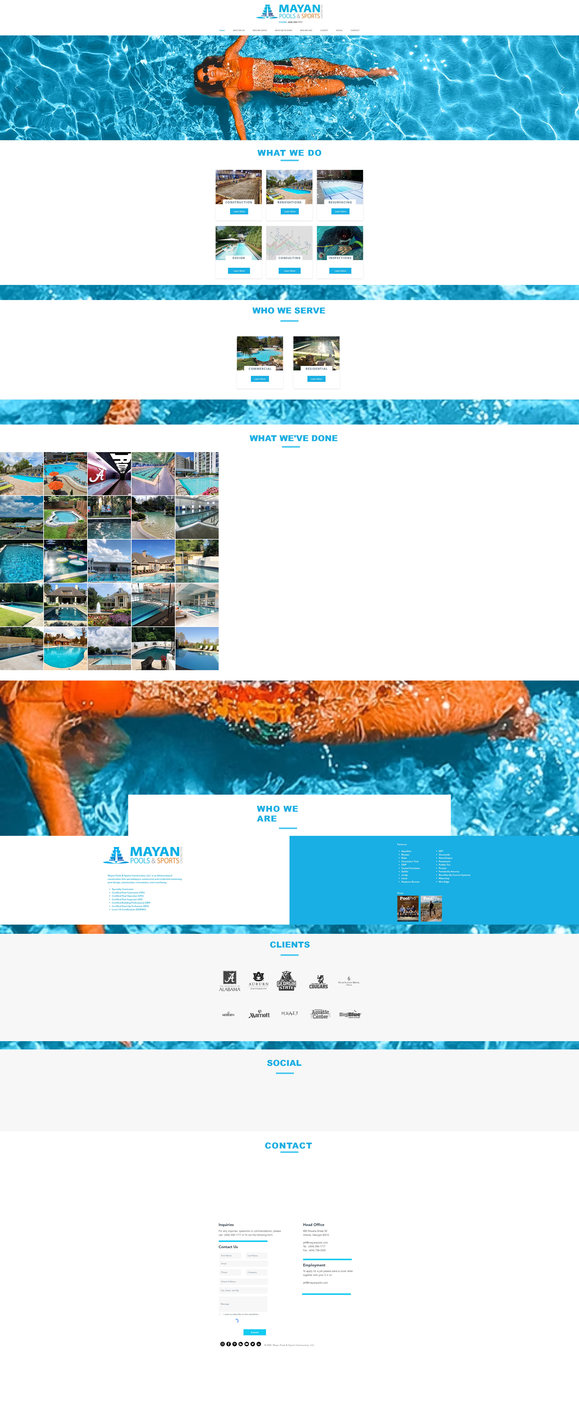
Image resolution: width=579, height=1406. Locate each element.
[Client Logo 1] (319, 1342)
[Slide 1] (286, 134)
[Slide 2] (292, 134)
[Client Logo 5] (349, 1341)
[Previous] (16, 88)
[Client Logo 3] (230, 1341)
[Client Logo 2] (286, 1341)
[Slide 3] (289, 134)
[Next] (562, 88)
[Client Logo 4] (258, 1341)
